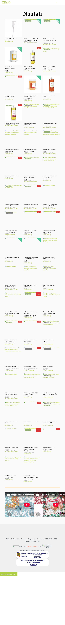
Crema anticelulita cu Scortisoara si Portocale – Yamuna (10, 68)
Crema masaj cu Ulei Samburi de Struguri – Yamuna (30, 150)
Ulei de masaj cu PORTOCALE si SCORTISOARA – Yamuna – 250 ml (31, 259)
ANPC (55, 539)
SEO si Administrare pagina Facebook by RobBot (32, 550)
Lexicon (34, 541)
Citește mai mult (29, 127)
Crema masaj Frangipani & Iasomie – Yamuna (49, 231)
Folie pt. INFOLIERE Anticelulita (48, 367)
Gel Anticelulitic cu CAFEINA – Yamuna (12, 258)
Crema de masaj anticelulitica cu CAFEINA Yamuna (12, 150)
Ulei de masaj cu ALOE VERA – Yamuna (50, 124)
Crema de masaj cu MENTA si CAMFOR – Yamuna (30, 286)
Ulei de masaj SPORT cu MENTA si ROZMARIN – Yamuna (30, 177)
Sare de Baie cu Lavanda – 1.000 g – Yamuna (11, 476)
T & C (7, 539)
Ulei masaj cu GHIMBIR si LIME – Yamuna (11, 340)
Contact (41, 539)
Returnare (23, 539)
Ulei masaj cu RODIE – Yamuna (12, 123)
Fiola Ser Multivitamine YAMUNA (48, 340)
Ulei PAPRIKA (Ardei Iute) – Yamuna (49, 95)
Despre (30, 539)
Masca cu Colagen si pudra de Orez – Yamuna (30, 340)
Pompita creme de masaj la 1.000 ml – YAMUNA (11, 231)
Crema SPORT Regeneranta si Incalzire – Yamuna (30, 231)
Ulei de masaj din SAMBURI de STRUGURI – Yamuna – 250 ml (12, 367)
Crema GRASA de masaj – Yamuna (49, 286)
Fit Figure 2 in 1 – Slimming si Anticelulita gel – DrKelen (50, 205)
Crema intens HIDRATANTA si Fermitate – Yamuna (50, 176)
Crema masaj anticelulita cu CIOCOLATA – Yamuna (30, 124)
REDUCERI (48, 539)
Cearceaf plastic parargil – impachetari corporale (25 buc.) (31, 367)
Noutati (36, 539)
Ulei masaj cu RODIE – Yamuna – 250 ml (31, 422)
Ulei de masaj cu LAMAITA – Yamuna (49, 150)
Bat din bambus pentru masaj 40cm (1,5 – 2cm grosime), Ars (50, 393)
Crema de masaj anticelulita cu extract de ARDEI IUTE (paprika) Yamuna (30, 96)
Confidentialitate (15, 539)
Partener (27, 541)
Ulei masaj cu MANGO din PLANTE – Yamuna (49, 448)
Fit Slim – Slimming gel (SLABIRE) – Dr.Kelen (10, 286)
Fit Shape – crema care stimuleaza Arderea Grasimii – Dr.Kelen (11, 394)
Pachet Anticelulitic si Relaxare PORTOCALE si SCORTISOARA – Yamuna (31, 313)
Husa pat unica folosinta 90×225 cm (31, 205)
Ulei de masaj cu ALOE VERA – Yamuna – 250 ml (31, 393)
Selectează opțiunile (30, 42)
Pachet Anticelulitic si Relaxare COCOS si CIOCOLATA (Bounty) (31, 449)
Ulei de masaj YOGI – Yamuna (12, 176)
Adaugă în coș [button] (9, 41)
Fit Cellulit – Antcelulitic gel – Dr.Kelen (12, 448)
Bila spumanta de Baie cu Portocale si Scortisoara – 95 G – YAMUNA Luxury (31, 477)
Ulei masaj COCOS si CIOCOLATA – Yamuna (29, 67)
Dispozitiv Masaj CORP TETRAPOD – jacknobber (49, 312)
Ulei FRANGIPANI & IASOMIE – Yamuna (10, 95)
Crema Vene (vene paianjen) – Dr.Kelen (11, 422)
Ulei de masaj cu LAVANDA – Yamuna (50, 67)
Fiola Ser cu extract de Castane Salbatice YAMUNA (50, 422)
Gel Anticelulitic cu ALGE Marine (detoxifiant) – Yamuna (12, 312)
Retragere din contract (8, 574)
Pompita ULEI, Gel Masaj (11, 38)
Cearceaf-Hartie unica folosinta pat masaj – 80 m (12, 205)
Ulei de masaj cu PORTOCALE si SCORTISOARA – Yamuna (31, 39)
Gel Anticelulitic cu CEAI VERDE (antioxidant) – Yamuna (50, 258)
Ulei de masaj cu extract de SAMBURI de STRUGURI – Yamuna (49, 40)
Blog (38, 541)
